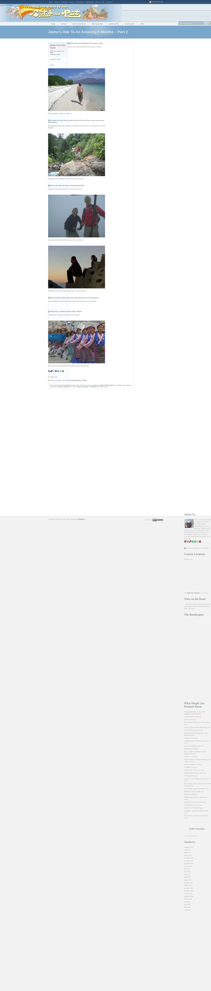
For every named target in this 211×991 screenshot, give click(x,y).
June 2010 (187, 872)
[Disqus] (105, 419)
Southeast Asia (114, 24)
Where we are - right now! (193, 593)
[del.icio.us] (51, 371)
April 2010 (187, 877)
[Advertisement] (197, 661)
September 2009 (189, 896)
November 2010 (189, 861)
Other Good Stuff (97, 24)
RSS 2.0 (66, 386)
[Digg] (54, 371)
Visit (191, 836)
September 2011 (189, 847)
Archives (71, 2)
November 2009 (189, 891)
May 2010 (187, 874)
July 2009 (187, 902)
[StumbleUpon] (63, 371)
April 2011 (187, 850)
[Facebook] (56, 371)
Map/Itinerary (90, 2)
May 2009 (187, 907)
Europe (63, 24)
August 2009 (188, 899)
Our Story (64, 2)
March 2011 (187, 852)
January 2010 (188, 885)
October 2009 (188, 894)
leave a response (83, 386)
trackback (94, 386)
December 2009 (188, 888)
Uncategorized (130, 24)
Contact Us (109, 2)
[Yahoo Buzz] (61, 371)
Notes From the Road (106, 385)
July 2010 (187, 869)
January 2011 (188, 855)
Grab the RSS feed (157, 1)
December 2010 (188, 858)
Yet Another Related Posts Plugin (76, 380)
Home (51, 2)
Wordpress (81, 519)
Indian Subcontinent (79, 24)
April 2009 (187, 910)
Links (103, 2)
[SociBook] (49, 371)
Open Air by (148, 519)
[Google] (58, 371)
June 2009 (187, 904)
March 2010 (187, 880)
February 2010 (188, 883)
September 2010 (189, 863)
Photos (97, 2)
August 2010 (188, 866)
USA (142, 24)
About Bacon (80, 2)
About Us (57, 2)
